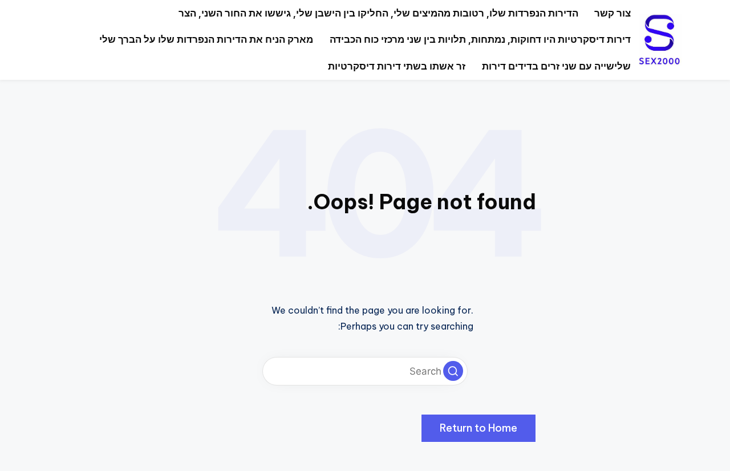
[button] (453, 371)
